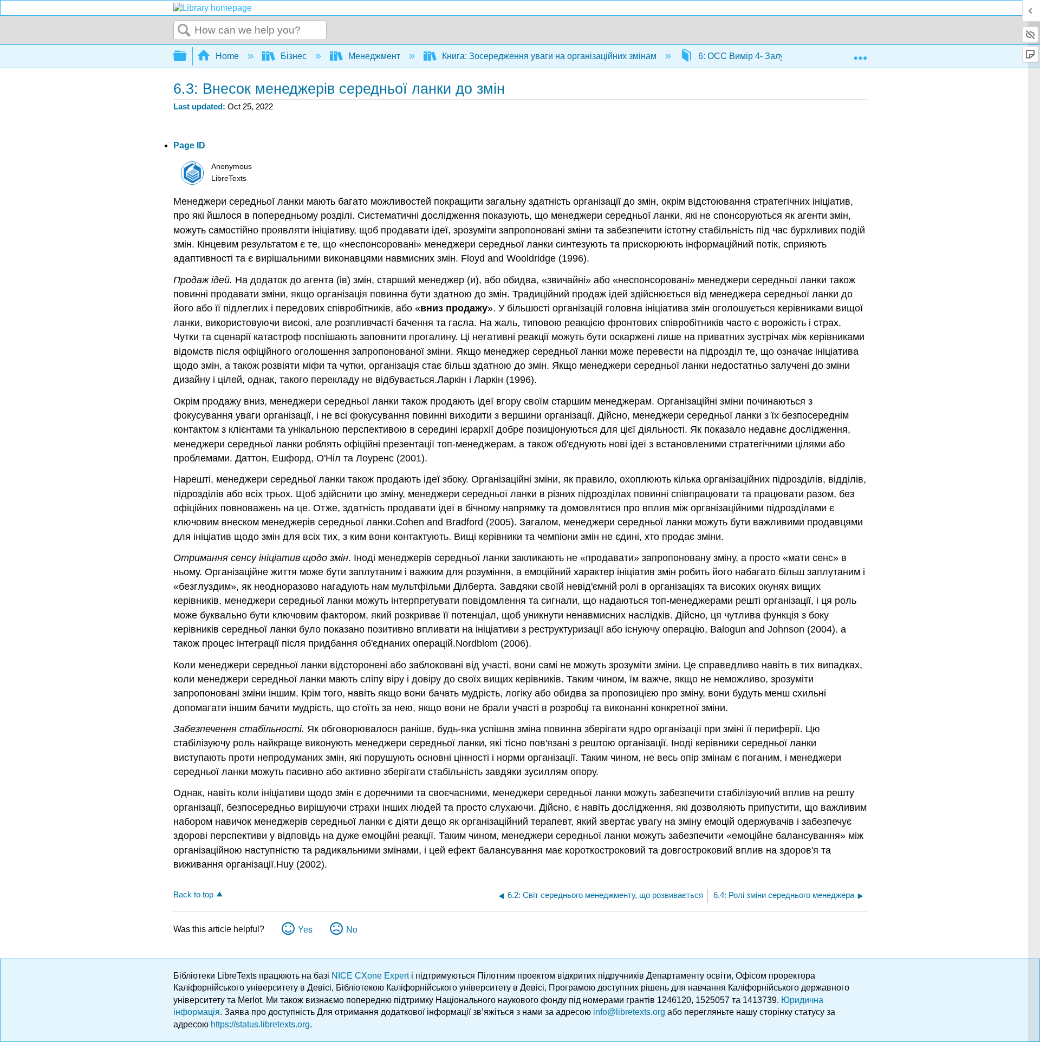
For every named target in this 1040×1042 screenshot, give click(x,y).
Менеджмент (374, 56)
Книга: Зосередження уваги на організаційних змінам (549, 56)
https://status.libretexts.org (260, 1024)
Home (227, 56)
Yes (305, 929)
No (352, 929)
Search (184, 31)
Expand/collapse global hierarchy (186, 56)
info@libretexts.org (629, 1012)
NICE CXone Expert (371, 975)
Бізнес (293, 56)
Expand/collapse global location (860, 53)
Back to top (193, 894)
